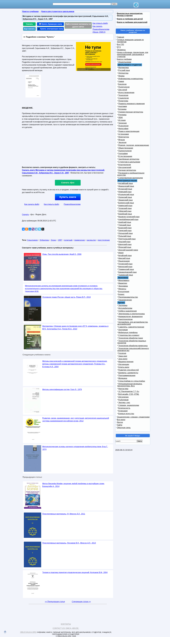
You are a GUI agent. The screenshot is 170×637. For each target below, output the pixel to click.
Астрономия (123, 134)
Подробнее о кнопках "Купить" (40, 37)
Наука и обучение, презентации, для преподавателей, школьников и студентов (132, 54)
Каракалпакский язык (127, 272)
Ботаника (122, 109)
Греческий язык (124, 231)
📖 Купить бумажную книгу (50, 24)
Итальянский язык (126, 194)
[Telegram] (36, 229)
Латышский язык (125, 233)
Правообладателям (72, 204)
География (123, 154)
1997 (60, 240)
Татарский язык (125, 208)
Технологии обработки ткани (130, 338)
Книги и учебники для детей (130, 19)
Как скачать (97, 26)
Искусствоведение (126, 93)
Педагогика (123, 101)
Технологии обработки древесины (133, 346)
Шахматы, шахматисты (128, 373)
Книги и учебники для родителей (132, 22)
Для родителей (124, 167)
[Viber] (33, 229)
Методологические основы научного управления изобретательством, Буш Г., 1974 (75, 448)
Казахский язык (124, 228)
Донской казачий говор (128, 250)
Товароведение (125, 300)
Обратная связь (124, 428)
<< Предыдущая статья (55, 602)
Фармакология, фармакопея (130, 317)
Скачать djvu (67, 182)
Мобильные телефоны (128, 332)
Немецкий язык (124, 192)
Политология (124, 87)
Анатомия (122, 106)
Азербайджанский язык (128, 219)
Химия (121, 81)
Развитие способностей (128, 370)
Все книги (121, 420)
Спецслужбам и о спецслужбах (131, 381)
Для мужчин (123, 397)
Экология (122, 142)
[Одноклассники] (26, 229)
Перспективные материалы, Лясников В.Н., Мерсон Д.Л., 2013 (69, 543)
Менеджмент (123, 280)
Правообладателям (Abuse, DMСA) (101, 30)
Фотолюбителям (125, 308)
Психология (123, 126)
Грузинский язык (125, 264)
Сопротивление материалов (130, 178)
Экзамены (121, 50)
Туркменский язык (126, 269)
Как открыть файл (100, 23)
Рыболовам (123, 400)
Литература (123, 73)
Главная (120, 37)
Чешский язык (124, 242)
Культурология (124, 165)
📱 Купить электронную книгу (50, 29)
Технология (123, 95)
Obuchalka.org (28, 632)
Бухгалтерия (123, 292)
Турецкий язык (124, 225)
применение (79, 240)
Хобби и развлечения (127, 311)
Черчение (122, 123)
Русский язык (124, 70)
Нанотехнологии (125, 319)
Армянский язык (125, 206)
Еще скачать (29, 29)
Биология (122, 84)
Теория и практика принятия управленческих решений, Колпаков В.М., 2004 (75, 572)
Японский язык (124, 247)
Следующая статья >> (81, 602)
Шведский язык (124, 244)
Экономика (123, 286)
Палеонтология (125, 151)
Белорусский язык (126, 203)
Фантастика (123, 389)
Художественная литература (130, 112)
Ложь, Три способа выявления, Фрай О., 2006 (61, 254)
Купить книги (67, 197)
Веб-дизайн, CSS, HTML (128, 394)
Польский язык (124, 236)
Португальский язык (127, 239)
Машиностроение (125, 362)
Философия (123, 129)
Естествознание (125, 156)
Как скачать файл (31, 204)
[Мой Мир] (29, 229)
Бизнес (121, 294)
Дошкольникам (124, 62)
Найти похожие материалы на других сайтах (78, 25)
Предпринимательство (128, 297)
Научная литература (127, 170)
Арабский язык (124, 222)
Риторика (122, 115)
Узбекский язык (124, 211)
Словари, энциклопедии (128, 405)
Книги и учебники (124, 59)
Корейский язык (125, 214)
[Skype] (39, 229)
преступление (104, 240)
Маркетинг (122, 283)
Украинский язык (125, 200)
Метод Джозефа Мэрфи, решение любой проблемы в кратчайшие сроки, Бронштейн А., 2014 (73, 485)
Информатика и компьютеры (130, 79)
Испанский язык (125, 189)
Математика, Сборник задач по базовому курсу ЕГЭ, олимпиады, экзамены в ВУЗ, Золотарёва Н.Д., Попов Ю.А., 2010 (75, 327)
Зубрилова (44, 240)
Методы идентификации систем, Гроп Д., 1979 (62, 389)
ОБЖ (120, 117)
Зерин (53, 240)
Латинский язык (125, 197)
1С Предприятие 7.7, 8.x (128, 391)
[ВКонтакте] (23, 229)
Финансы (122, 289)
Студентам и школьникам (129, 162)
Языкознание (124, 261)
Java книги (122, 359)
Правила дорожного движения (131, 104)
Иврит (121, 253)
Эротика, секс (124, 403)
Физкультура (123, 137)
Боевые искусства (126, 414)
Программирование (126, 375)
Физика (121, 76)
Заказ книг (122, 356)
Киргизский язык (125, 267)
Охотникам (123, 330)
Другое (120, 422)
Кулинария (123, 411)
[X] (42, 229)
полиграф (68, 240)
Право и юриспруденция (128, 131)
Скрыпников (32, 240)
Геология (122, 353)
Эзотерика (122, 305)
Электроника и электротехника (131, 314)
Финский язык (124, 258)
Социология (123, 98)
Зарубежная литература (128, 159)
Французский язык (126, 186)
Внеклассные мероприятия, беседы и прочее (130, 14)
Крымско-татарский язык (128, 217)
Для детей (122, 90)
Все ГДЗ (120, 44)
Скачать (29, 24)
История (122, 120)
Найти (119, 425)
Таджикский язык (125, 275)
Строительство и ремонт (128, 335)
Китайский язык (125, 255)
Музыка (121, 140)
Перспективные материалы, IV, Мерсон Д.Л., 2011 (63, 514)
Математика (123, 68)
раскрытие (91, 240)
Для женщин (123, 364)
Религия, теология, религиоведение (133, 145)
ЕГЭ (119, 47)
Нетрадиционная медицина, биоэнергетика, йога (129, 385)
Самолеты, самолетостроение (131, 327)
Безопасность (124, 408)
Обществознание (125, 148)
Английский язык (125, 183)
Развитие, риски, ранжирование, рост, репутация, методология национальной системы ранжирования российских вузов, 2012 (75, 419)
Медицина (122, 378)
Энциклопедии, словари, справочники (133, 417)
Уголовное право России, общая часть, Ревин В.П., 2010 (66, 297)
